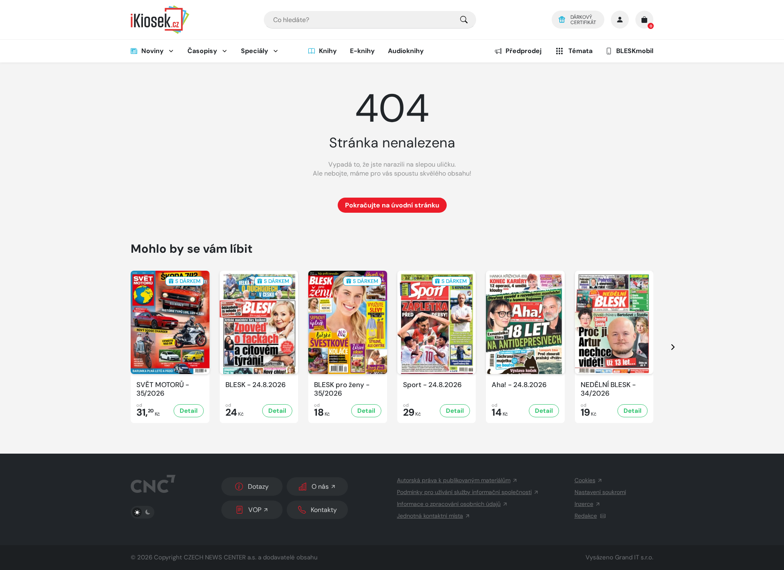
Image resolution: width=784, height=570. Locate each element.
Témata (580, 51)
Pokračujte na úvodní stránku (392, 205)
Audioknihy (406, 51)
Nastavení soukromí (600, 492)
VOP (254, 509)
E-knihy (362, 51)
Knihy (328, 51)
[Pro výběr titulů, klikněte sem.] (464, 20)
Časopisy (202, 51)
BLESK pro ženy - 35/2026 (342, 389)
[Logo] (160, 19)
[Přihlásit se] (620, 20)
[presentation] (665, 347)
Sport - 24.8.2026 (432, 385)
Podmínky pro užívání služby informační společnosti (464, 492)
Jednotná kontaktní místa (430, 515)
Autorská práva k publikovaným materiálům (453, 480)
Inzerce (584, 504)
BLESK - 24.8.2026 (255, 385)
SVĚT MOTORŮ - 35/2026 (162, 389)
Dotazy (258, 486)
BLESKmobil (634, 51)
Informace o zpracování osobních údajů (449, 504)
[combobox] (370, 20)
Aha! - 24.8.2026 (519, 385)
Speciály (254, 51)
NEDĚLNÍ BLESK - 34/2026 (608, 389)
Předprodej (523, 51)
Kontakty (324, 509)
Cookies (585, 480)
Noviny (152, 51)
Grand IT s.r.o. (634, 557)
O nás (320, 486)
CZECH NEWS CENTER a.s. (220, 557)
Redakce (586, 515)
